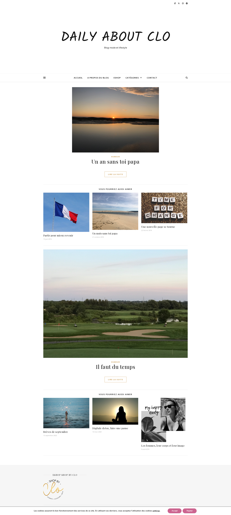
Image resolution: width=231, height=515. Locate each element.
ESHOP (117, 77)
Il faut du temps (115, 366)
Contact (152, 77)
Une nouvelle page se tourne (158, 226)
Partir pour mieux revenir (58, 235)
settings (156, 510)
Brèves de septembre (55, 431)
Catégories (132, 77)
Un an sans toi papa (115, 161)
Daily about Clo (115, 37)
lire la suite (115, 174)
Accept (175, 511)
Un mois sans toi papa (105, 233)
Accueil (78, 77)
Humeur (115, 157)
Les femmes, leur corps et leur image (163, 445)
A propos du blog (98, 77)
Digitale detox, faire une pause (110, 428)
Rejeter (190, 511)
